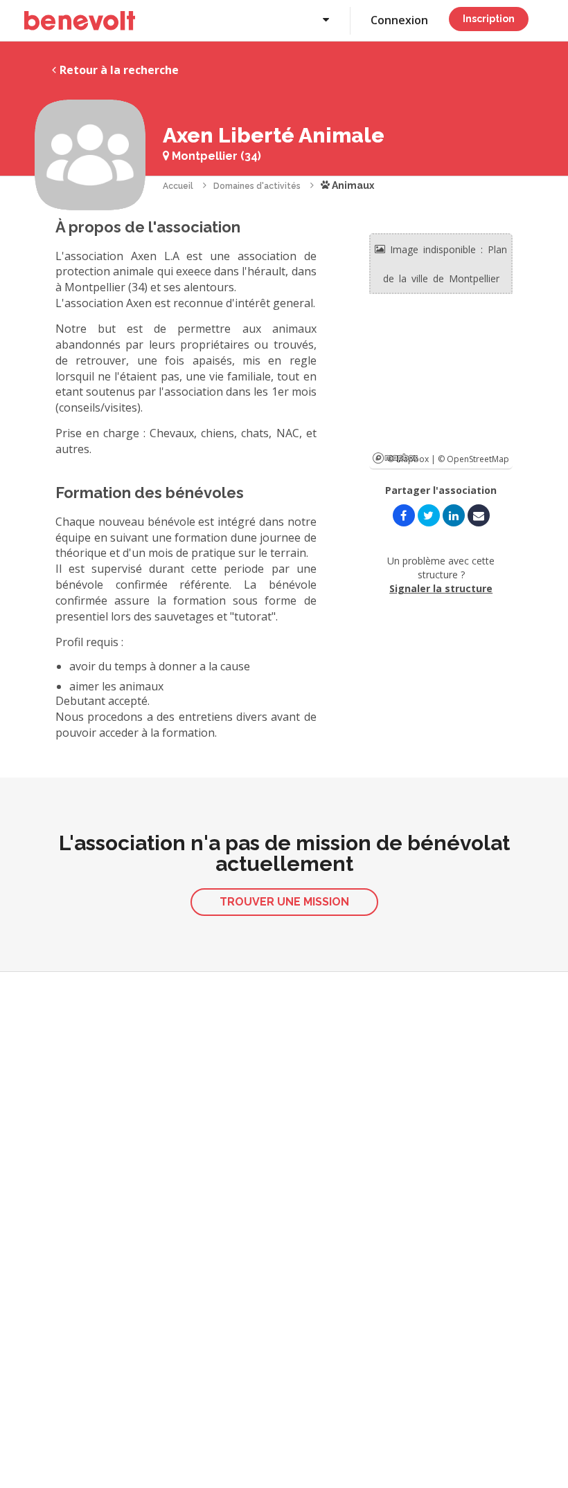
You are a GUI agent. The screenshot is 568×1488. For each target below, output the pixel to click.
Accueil (178, 186)
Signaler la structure (440, 588)
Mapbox (395, 458)
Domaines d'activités (257, 186)
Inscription (489, 18)
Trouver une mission (284, 901)
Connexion (399, 20)
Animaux (352, 185)
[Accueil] (79, 21)
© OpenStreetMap (473, 459)
